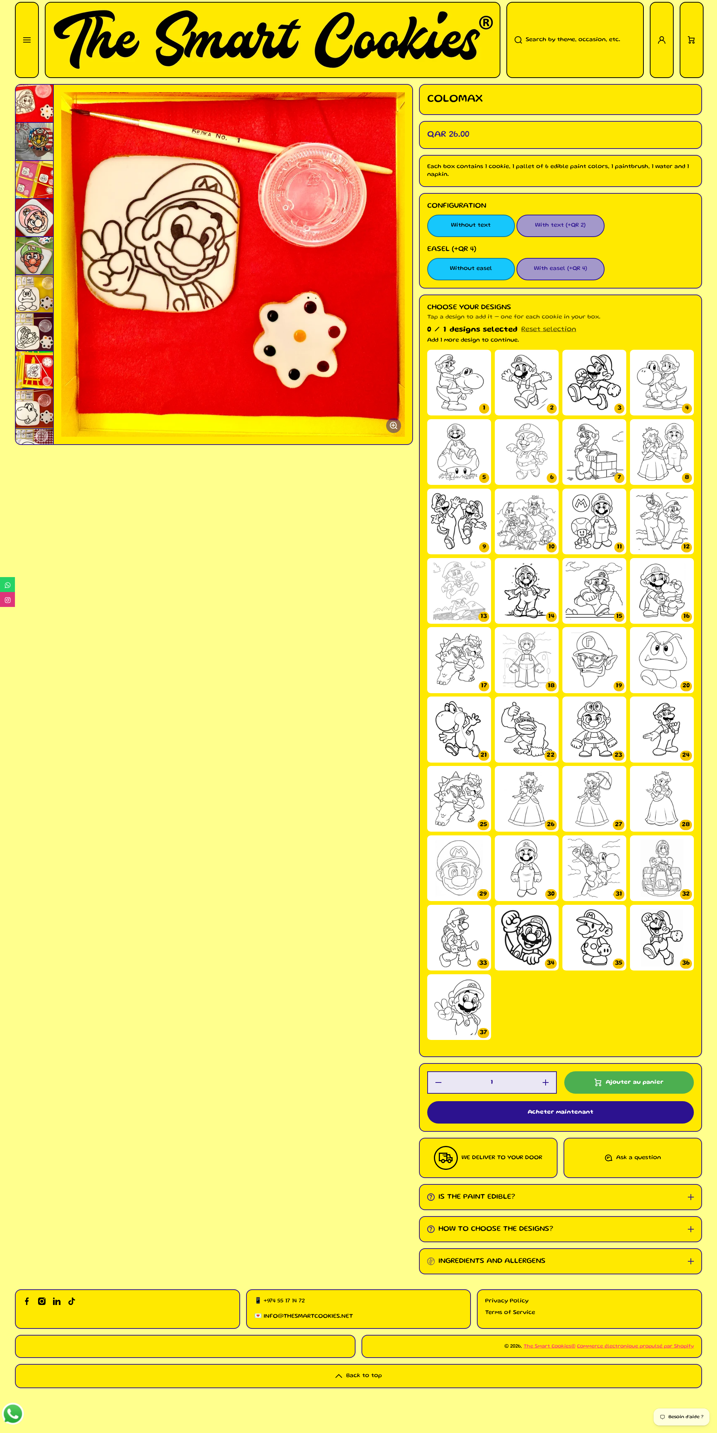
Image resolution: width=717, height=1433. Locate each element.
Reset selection (548, 330)
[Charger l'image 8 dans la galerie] (34, 370)
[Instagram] (7, 599)
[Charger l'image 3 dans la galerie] (34, 179)
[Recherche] (514, 40)
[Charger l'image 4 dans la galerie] (34, 217)
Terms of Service (510, 1312)
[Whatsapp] (7, 584)
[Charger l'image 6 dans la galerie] (34, 293)
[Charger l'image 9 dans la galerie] (34, 408)
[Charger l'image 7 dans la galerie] (34, 332)
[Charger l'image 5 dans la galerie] (34, 255)
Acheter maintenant (560, 1112)
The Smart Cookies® (549, 1346)
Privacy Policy (506, 1301)
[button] (691, 40)
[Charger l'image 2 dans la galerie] (34, 141)
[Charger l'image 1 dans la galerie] (34, 103)
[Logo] (272, 40)
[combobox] (575, 40)
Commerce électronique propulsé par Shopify (635, 1346)
